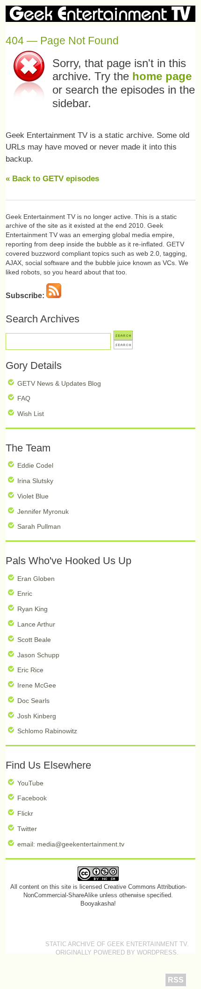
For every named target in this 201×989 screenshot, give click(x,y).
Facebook (32, 798)
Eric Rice (30, 670)
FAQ (23, 398)
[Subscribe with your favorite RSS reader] (53, 296)
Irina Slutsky (35, 480)
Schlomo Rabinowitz (47, 731)
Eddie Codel (35, 465)
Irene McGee (36, 685)
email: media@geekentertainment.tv (70, 844)
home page (162, 76)
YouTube (30, 783)
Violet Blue (33, 496)
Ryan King (32, 609)
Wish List (30, 413)
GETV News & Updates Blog (59, 383)
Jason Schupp (38, 655)
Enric (24, 593)
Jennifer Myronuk (43, 511)
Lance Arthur (36, 624)
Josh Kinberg (36, 716)
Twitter (27, 828)
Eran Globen (36, 578)
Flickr (25, 813)
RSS (176, 980)
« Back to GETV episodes (52, 178)
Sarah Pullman (39, 526)
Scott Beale (34, 639)
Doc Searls (33, 700)
